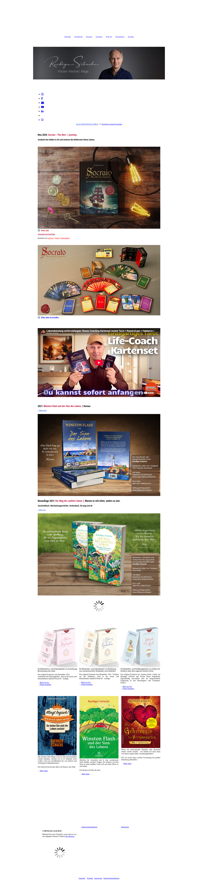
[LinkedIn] (42, 111)
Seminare (99, 37)
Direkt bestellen (45, 685)
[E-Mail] (42, 102)
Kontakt (131, 37)
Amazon (50, 238)
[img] (99, 63)
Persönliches (119, 37)
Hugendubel (65, 238)
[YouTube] (42, 107)
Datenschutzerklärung (89, 827)
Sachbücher (78, 37)
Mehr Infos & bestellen (50, 317)
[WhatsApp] (42, 119)
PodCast (109, 37)
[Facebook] (42, 98)
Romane (89, 37)
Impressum (125, 827)
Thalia (57, 238)
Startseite (67, 37)
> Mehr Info (42, 410)
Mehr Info (45, 230)
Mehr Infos (44, 771)
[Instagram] (42, 94)
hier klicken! (69, 836)
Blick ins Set (44, 682)
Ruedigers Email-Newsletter (112, 124)
